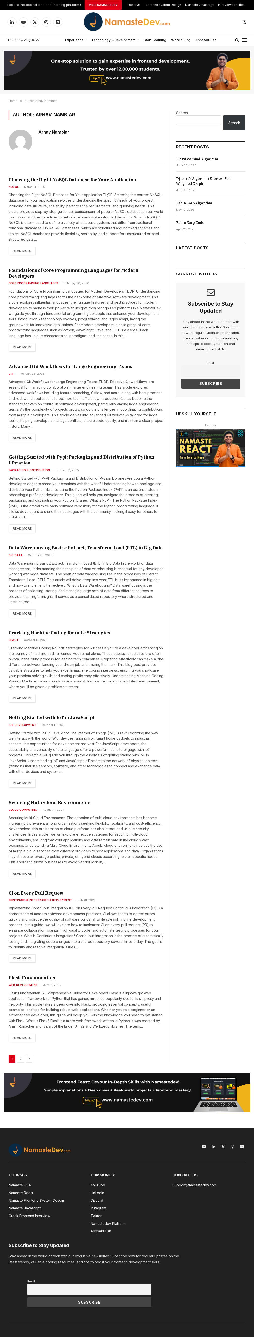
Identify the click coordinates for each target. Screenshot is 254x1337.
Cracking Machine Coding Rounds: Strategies (59, 633)
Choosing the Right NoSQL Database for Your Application (72, 180)
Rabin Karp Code (190, 222)
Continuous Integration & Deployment (40, 900)
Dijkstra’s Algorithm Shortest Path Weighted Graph (204, 181)
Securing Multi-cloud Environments (49, 802)
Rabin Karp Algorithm (194, 203)
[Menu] (244, 40)
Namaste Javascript (199, 5)
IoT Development (22, 725)
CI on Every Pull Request (36, 893)
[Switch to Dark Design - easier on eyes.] (244, 22)
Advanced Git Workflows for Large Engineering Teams (70, 366)
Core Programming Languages (33, 283)
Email (211, 363)
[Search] (237, 40)
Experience (74, 40)
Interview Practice (231, 5)
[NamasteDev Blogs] (127, 22)
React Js (134, 5)
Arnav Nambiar (53, 132)
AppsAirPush (205, 40)
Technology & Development (113, 40)
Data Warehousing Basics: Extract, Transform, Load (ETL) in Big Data (86, 548)
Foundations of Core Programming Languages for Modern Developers (74, 273)
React (13, 640)
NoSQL (14, 187)
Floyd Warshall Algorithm (197, 159)
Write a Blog (181, 40)
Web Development (23, 985)
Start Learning (155, 40)
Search (182, 113)
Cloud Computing (23, 809)
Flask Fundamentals (32, 978)
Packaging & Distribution (29, 470)
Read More (22, 251)
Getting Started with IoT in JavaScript (52, 717)
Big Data (15, 555)
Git (11, 373)
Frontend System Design (163, 5)
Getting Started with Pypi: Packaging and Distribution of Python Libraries (81, 460)
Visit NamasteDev (103, 5)
